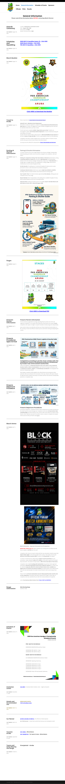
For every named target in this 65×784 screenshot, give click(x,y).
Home (17, 5)
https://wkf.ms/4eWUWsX (45, 580)
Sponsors (51, 5)
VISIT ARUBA (23, 731)
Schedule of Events (41, 5)
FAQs (24, 9)
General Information (27, 5)
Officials (18, 9)
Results (29, 9)
